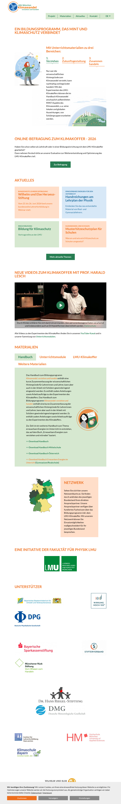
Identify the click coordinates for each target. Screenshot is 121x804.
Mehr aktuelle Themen (60, 257)
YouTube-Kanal (88, 333)
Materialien (65, 16)
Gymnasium (41, 462)
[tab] (52, 60)
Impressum (47, 793)
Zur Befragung (60, 164)
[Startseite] (23, 10)
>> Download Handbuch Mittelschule (43, 447)
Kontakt (93, 16)
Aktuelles (80, 16)
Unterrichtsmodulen (45, 336)
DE (107, 16)
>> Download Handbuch (37, 441)
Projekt (51, 16)
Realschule (53, 462)
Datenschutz (90, 325)
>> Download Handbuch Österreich (42, 453)
